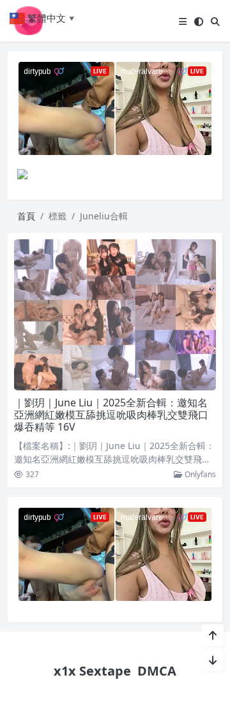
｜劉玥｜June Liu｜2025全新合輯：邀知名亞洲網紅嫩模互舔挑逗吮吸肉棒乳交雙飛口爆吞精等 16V (111, 415)
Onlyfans (199, 474)
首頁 (26, 216)
